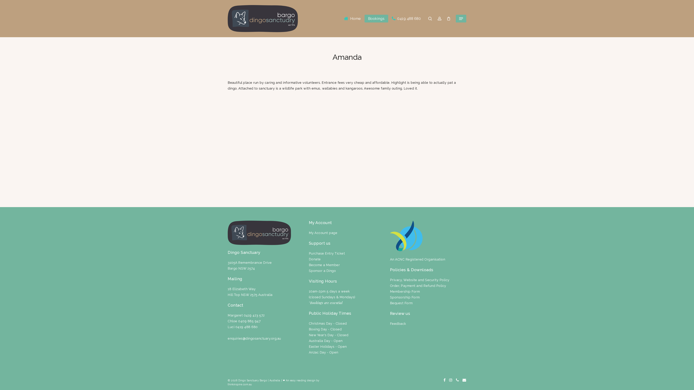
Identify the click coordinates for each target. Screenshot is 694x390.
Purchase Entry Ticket (327, 253)
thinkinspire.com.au (240, 384)
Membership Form (405, 291)
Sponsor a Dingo (322, 271)
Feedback (398, 324)
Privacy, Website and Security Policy (419, 280)
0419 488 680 (246, 327)
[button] (461, 19)
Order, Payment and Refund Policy (418, 286)
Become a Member (324, 265)
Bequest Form (401, 303)
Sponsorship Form (405, 297)
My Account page (323, 233)
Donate (315, 259)
